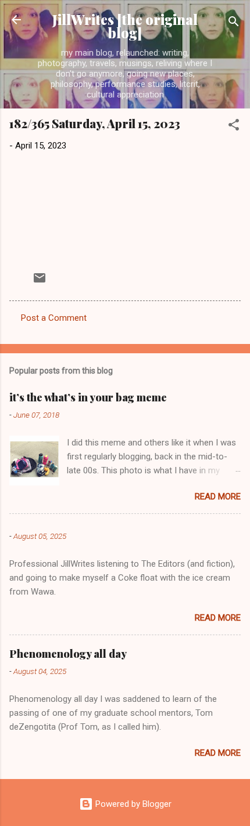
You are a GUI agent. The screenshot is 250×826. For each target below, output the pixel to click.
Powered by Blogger (132, 804)
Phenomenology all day (68, 654)
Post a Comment (54, 318)
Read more (218, 496)
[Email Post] (40, 282)
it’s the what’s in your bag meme (88, 397)
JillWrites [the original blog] (125, 26)
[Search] (234, 23)
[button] (234, 127)
